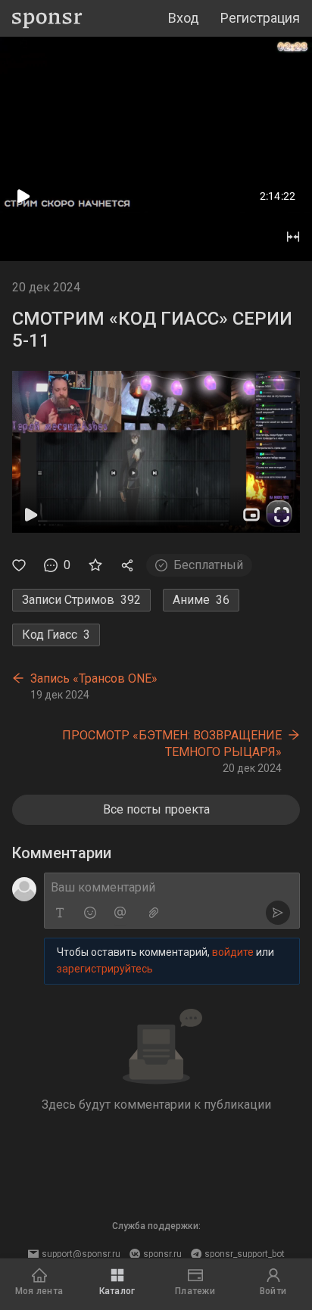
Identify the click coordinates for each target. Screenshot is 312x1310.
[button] (156, 452)
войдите (233, 952)
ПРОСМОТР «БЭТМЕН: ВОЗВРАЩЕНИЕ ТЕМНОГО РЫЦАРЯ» (172, 743)
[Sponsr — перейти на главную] (47, 18)
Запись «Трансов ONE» (94, 678)
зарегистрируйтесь (105, 969)
